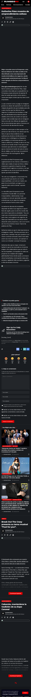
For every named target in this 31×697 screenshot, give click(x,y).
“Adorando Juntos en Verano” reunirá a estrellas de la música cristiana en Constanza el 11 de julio (14, 450)
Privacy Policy (15, 342)
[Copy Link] (10, 22)
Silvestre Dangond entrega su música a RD (15, 320)
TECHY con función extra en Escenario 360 (15, 314)
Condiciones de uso (13, 694)
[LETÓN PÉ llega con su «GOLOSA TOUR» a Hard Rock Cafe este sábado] (15, 465)
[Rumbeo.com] (11, 1)
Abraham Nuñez (9, 17)
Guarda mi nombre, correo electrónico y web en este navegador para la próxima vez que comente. (14, 405)
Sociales (4, 683)
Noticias (15, 446)
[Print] (13, 22)
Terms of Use (17, 340)
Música (4, 518)
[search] (21, 1)
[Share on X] (7, 22)
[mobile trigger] (3, 1)
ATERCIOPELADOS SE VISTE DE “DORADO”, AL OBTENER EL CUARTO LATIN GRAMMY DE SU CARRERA (15, 309)
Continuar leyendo (15, 593)
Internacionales (17, 499)
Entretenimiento (6, 8)
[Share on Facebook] (4, 22)
